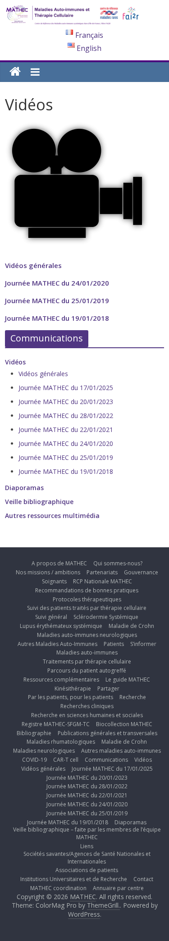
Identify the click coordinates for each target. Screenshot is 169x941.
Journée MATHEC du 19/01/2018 (57, 318)
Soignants (54, 581)
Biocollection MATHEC (124, 724)
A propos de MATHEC (59, 563)
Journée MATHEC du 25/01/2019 (57, 300)
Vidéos (15, 362)
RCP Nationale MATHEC (102, 581)
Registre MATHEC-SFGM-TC (56, 724)
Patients (114, 644)
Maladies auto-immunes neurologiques (87, 635)
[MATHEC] (15, 72)
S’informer (143, 644)
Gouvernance (141, 572)
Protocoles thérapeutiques (87, 599)
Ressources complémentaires (61, 679)
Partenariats (102, 572)
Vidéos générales (33, 265)
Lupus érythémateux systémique (61, 626)
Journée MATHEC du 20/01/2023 (65, 401)
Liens (86, 846)
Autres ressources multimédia (52, 515)
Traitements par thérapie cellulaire (87, 661)
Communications (106, 760)
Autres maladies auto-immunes (121, 751)
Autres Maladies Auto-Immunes (57, 644)
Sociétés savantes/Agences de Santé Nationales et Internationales (87, 857)
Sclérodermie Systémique (105, 617)
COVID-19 (34, 760)
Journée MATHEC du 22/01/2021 (65, 429)
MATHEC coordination (58, 888)
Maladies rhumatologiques (61, 742)
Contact (143, 879)
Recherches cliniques (87, 706)
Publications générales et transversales (107, 733)
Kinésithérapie (73, 688)
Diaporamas (24, 487)
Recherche (132, 697)
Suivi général (51, 617)
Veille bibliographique (39, 501)
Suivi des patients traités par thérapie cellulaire (86, 608)
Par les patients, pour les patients (70, 697)
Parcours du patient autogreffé (86, 670)
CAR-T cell (65, 760)
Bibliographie (34, 733)
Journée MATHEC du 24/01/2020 (57, 282)
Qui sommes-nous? (117, 563)
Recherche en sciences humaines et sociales (87, 715)
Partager (108, 688)
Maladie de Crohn (131, 626)
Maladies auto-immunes (87, 652)
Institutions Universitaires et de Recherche (73, 879)
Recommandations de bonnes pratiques (86, 590)
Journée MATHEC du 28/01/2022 (65, 415)
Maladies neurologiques (44, 751)
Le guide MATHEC (127, 679)
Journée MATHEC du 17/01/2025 (65, 387)
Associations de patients (86, 870)
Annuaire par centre (118, 888)
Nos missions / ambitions (48, 572)
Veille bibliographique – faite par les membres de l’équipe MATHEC (87, 833)
